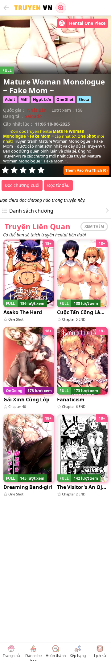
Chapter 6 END (73, 406)
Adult (10, 99)
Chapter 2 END (73, 494)
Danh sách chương (31, 210)
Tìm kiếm (61, 7)
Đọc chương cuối (22, 185)
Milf (24, 99)
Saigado (33, 116)
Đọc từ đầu (58, 185)
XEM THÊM (94, 226)
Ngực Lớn (42, 99)
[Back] (6, 7)
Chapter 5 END (73, 319)
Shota (84, 99)
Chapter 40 (17, 406)
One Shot (64, 99)
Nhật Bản (37, 110)
